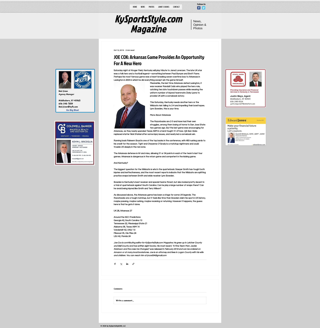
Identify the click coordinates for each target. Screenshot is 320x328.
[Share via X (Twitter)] (121, 264)
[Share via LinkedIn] (127, 264)
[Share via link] (133, 264)
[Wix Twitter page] (203, 8)
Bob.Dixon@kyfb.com (68, 106)
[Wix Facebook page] (198, 8)
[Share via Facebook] (115, 264)
